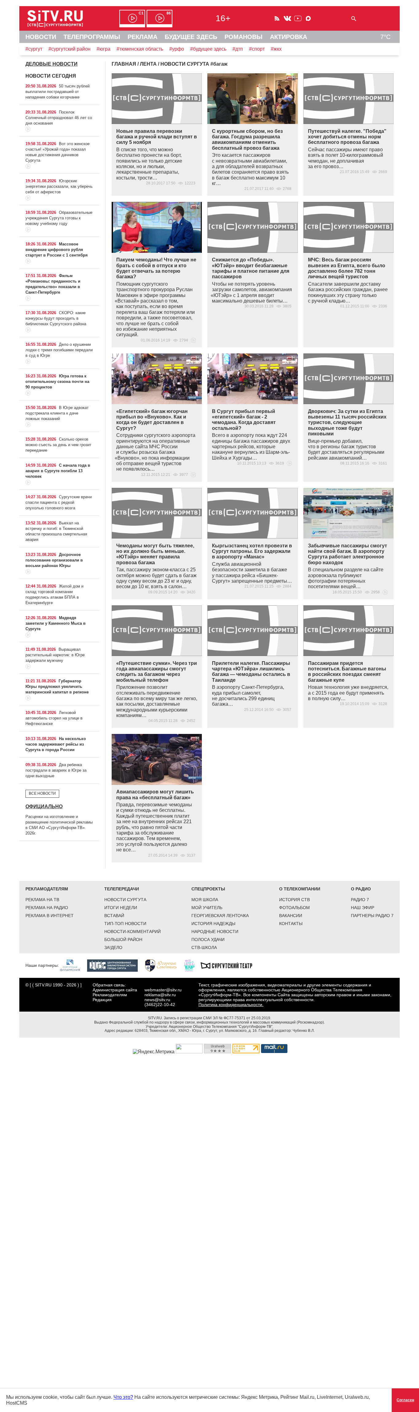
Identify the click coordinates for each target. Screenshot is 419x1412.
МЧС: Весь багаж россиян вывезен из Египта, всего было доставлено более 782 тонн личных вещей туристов (346, 268)
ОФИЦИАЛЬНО (44, 806)
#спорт (257, 49)
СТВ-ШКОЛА (204, 947)
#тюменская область (140, 49)
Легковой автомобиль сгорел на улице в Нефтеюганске (54, 718)
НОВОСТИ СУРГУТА (125, 899)
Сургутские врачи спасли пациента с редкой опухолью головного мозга (58, 502)
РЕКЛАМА (142, 37)
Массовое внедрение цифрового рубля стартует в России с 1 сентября (56, 249)
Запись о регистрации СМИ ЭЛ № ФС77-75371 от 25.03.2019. (217, 1018)
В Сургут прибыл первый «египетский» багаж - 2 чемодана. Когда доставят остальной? (244, 420)
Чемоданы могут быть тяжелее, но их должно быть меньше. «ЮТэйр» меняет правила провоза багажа (155, 554)
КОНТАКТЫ (290, 923)
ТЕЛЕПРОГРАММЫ (91, 37)
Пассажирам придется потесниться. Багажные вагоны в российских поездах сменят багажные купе (347, 672)
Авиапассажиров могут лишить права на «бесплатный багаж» (155, 794)
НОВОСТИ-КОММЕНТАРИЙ (132, 931)
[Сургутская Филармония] (73, 965)
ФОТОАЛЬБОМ (294, 907)
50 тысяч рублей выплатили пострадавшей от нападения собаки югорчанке (57, 91)
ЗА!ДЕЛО (113, 947)
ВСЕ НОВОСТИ (42, 793)
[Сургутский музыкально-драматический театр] (229, 965)
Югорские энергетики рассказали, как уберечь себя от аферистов (59, 186)
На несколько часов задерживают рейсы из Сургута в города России (55, 744)
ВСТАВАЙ (114, 915)
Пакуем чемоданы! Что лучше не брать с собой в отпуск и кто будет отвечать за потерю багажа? (156, 268)
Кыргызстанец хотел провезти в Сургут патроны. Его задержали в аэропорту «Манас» (252, 551)
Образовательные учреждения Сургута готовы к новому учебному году (58, 218)
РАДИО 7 (360, 899)
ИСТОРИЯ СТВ (294, 899)
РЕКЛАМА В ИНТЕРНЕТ (49, 915)
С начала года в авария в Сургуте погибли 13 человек (57, 471)
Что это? (123, 1397)
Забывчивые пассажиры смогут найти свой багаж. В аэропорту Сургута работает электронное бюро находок (347, 554)
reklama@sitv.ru (160, 994)
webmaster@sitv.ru (163, 989)
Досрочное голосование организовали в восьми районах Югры (54, 560)
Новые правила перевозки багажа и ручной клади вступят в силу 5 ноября (156, 137)
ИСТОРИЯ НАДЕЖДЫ (213, 923)
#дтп (238, 49)
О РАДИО (361, 888)
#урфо (176, 49)
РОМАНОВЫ (244, 37)
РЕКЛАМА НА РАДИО (46, 907)
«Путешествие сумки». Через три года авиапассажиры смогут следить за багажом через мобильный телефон (156, 672)
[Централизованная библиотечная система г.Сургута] (115, 965)
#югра (103, 49)
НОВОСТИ (40, 37)
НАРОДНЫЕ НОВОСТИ (214, 931)
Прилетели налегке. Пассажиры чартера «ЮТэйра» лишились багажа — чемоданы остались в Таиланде (251, 672)
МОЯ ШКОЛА (204, 899)
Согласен (405, 1400)
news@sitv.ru (157, 999)
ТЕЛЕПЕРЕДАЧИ (121, 888)
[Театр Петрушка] (192, 965)
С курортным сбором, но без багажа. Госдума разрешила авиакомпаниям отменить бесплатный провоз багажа (247, 140)
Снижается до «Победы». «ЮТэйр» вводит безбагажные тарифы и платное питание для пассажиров (250, 268)
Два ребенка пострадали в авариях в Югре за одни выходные (55, 770)
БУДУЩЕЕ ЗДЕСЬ (191, 37)
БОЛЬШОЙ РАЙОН (123, 939)
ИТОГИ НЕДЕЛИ (120, 907)
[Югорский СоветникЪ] (164, 965)
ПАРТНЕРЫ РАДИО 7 (372, 915)
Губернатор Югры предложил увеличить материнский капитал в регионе (57, 686)
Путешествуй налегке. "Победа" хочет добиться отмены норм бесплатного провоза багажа (347, 137)
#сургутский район (69, 49)
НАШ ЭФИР (362, 907)
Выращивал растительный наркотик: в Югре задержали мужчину (55, 655)
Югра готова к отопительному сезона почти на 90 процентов (57, 381)
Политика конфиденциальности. (230, 1004)
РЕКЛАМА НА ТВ (42, 899)
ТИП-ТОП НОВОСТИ (125, 923)
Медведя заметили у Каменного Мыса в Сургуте (55, 623)
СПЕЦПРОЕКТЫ (208, 888)
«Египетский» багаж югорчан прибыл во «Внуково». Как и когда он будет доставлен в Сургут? (152, 420)
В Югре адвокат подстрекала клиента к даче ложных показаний (57, 413)
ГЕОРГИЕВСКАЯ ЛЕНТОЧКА (220, 915)
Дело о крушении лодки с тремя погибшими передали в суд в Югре (59, 350)
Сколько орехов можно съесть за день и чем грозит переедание (58, 445)
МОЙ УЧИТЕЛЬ (206, 907)
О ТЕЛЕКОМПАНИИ (299, 888)
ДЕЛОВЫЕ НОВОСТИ (51, 64)
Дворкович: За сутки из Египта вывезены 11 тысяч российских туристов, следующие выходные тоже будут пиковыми (347, 423)
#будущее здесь (208, 49)
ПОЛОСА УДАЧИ (208, 939)
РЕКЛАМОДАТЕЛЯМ (46, 888)
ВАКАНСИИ (290, 915)
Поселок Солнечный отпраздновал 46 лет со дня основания (58, 117)
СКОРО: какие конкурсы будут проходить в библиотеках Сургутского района (55, 318)
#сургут (33, 49)
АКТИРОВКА (288, 37)
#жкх (276, 49)
